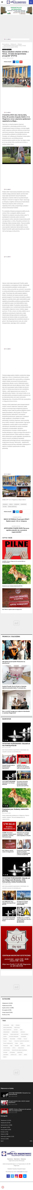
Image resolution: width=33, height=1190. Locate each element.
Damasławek (6, 1025)
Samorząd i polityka (5, 1136)
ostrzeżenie (23, 1036)
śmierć (25, 1054)
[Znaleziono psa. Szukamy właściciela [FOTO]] (16, 798)
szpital (14, 1047)
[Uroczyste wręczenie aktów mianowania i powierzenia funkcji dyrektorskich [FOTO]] (24, 775)
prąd (11, 1045)
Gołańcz (16, 1029)
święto (4, 1057)
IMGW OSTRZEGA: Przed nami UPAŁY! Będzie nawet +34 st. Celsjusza (16, 520)
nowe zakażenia (24, 1034)
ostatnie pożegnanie (13, 1036)
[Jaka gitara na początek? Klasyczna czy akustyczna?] (16, 650)
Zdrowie (3, 1138)
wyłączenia (12, 1052)
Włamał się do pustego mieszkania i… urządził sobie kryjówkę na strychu (24, 834)
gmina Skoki (17, 1027)
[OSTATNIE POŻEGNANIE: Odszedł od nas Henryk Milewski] (9, 775)
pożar (16, 1043)
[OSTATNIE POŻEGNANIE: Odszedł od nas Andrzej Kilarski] (16, 732)
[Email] (24, 1176)
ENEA (12, 1025)
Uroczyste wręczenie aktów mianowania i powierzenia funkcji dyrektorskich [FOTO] (22, 784)
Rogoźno (17, 1045)
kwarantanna (15, 1032)
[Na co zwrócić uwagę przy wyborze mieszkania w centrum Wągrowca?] (16, 699)
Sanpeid (23, 1045)
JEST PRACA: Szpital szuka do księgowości (12, 609)
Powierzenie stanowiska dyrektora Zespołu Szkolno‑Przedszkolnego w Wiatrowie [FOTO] (23, 852)
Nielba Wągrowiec (14, 1034)
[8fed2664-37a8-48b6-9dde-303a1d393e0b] (9, 481)
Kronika (4, 1014)
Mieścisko (22, 1032)
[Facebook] (8, 1176)
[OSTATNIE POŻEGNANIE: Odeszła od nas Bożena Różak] (9, 911)
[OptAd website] (25, 163)
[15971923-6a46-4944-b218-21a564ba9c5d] (24, 481)
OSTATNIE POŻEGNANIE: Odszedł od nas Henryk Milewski (8, 783)
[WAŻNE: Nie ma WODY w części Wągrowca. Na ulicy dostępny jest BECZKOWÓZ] (24, 911)
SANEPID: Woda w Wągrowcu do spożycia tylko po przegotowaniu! (13, 562)
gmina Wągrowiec (7, 1029)
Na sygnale (5, 1010)
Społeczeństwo (6, 1008)
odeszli (5, 1036)
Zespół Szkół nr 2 (12, 506)
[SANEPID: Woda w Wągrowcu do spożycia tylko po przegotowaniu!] (24, 759)
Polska (5, 1041)
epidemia (18, 1025)
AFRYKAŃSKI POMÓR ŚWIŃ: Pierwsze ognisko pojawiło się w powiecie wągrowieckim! (16, 530)
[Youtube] (20, 1176)
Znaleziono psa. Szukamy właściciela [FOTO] (12, 586)
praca (21, 1043)
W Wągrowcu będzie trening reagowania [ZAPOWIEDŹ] (22, 903)
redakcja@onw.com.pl (22, 1171)
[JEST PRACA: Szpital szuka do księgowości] (9, 844)
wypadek (5, 1052)
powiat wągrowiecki (8, 1043)
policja (25, 1038)
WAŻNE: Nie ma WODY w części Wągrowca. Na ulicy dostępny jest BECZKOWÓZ (24, 920)
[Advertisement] (16, 27)
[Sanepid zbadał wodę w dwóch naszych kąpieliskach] (9, 759)
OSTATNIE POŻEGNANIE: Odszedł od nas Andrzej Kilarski (16, 745)
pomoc (10, 1041)
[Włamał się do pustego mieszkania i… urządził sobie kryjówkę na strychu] (24, 826)
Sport (2, 1141)
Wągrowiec (23, 504)
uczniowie (16, 504)
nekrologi (5, 1034)
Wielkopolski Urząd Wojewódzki (19, 1050)
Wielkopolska (6, 1050)
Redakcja (4, 58)
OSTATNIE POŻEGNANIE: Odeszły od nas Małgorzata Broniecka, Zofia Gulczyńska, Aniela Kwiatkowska (16, 880)
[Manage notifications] (3, 1187)
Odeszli (2, 1134)
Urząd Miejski (21, 1047)
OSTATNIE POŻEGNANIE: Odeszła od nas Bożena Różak (8, 919)
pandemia (5, 1038)
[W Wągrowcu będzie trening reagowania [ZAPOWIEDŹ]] (24, 895)
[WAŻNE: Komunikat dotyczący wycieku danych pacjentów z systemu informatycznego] (9, 826)
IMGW (21, 1029)
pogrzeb (19, 1038)
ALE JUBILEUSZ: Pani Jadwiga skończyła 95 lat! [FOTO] (9, 903)
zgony (20, 1054)
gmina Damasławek (7, 1027)
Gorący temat (5, 1012)
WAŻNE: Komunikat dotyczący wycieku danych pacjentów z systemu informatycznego (9, 835)
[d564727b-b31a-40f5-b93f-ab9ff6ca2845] (9, 491)
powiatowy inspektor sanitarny (21, 1041)
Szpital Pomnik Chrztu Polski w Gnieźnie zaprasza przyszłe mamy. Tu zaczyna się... (14, 687)
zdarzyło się (13, 1054)
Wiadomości (9, 49)
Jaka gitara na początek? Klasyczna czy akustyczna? (13, 662)
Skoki (28, 1045)
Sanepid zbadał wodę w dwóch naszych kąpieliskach (8, 767)
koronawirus (6, 1032)
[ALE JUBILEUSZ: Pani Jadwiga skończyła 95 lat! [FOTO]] (9, 895)
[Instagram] (16, 1176)
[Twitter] (12, 1176)
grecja (10, 504)
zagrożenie (5, 1054)
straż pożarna (6, 1047)
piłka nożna (12, 1038)
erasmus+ (5, 504)
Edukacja (4, 49)
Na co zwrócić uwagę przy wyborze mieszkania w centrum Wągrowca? (16, 712)
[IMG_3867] (24, 491)
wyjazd (4, 506)
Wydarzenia (5, 1005)
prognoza (5, 1045)
